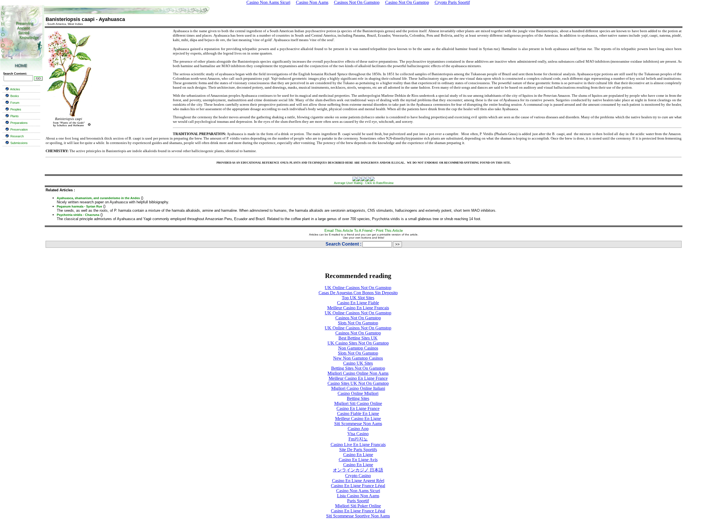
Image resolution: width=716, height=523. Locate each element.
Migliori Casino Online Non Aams (358, 373)
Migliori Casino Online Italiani (358, 388)
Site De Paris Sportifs (358, 449)
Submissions (19, 143)
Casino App (358, 428)
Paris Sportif (358, 500)
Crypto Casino (358, 475)
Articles (15, 89)
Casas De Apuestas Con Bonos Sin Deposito (358, 292)
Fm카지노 (358, 439)
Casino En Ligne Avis (358, 459)
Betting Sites (358, 398)
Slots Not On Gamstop (358, 323)
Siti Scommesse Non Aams (358, 423)
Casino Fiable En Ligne (358, 413)
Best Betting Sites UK (358, 338)
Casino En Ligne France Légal (358, 485)
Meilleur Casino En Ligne (358, 418)
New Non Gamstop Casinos (358, 358)
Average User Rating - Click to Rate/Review (364, 183)
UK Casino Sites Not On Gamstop (358, 343)
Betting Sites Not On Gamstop (358, 368)
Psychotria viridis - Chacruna (78, 214)
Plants (14, 116)
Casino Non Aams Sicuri (358, 490)
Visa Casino (358, 433)
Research (17, 136)
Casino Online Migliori (358, 393)
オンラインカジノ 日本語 (358, 470)
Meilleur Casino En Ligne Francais (358, 307)
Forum (14, 102)
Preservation (19, 129)
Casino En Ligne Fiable (358, 302)
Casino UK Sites (358, 363)
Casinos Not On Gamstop (358, 317)
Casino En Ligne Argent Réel (358, 480)
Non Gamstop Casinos (358, 348)
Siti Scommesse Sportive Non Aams (358, 515)
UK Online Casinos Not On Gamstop (358, 287)
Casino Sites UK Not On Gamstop (358, 383)
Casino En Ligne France (358, 408)
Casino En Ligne (358, 454)
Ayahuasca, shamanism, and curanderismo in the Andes (98, 198)
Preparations (19, 122)
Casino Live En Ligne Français (358, 444)
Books (14, 96)
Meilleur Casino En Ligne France (358, 378)
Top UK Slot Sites (358, 297)
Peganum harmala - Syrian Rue (79, 206)
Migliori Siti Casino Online (358, 403)
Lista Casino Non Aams (358, 495)
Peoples (15, 109)
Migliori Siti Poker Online (358, 505)
